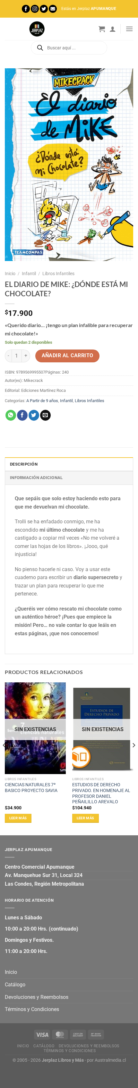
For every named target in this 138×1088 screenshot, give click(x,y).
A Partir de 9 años (42, 400)
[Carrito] (102, 29)
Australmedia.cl (110, 1060)
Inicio (10, 273)
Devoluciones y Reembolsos (36, 997)
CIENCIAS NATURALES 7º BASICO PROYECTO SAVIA (31, 787)
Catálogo (15, 985)
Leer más (18, 818)
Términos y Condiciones (32, 1009)
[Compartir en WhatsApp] (10, 415)
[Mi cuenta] (112, 29)
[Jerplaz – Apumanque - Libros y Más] (37, 29)
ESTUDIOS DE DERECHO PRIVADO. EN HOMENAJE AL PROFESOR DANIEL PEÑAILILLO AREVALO (101, 793)
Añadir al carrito (67, 355)
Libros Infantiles (58, 273)
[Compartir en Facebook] (22, 415)
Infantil (29, 273)
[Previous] (4, 758)
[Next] (133, 758)
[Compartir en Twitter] (34, 415)
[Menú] (129, 29)
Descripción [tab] (24, 464)
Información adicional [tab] (36, 477)
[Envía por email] (45, 415)
